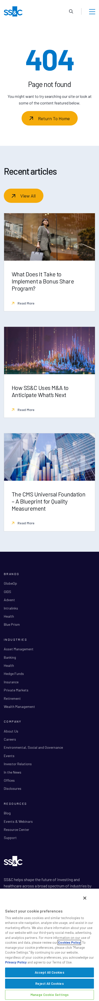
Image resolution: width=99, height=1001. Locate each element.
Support (10, 837)
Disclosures (12, 788)
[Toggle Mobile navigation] (92, 11)
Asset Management (19, 649)
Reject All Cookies (49, 983)
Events (9, 756)
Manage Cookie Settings (49, 995)
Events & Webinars (18, 821)
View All (28, 196)
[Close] (84, 898)
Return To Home (54, 118)
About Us (11, 731)
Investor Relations (18, 764)
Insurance (11, 682)
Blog (7, 813)
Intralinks (11, 608)
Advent (9, 600)
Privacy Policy (16, 962)
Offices (9, 780)
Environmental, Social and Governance (33, 747)
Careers (10, 739)
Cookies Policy (69, 942)
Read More (26, 303)
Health (9, 616)
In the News (12, 772)
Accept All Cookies (49, 972)
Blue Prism (12, 624)
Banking (10, 657)
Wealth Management (19, 706)
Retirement (12, 698)
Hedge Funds (14, 673)
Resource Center (16, 829)
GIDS (7, 591)
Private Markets (16, 690)
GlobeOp (10, 583)
